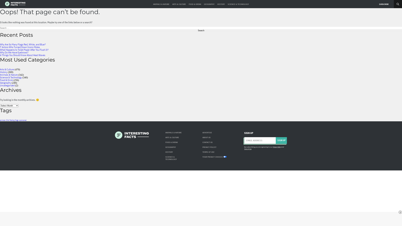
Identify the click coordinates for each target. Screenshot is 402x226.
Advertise (207, 132)
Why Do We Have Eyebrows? (14, 52)
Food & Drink (6, 80)
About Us (206, 137)
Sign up (281, 140)
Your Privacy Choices (212, 157)
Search (398, 4)
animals (2, 120)
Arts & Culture (7, 69)
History (3, 72)
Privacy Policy (209, 147)
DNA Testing (10, 120)
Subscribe (384, 4)
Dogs (17, 120)
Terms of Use (247, 149)
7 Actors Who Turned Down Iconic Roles (20, 47)
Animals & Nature (9, 74)
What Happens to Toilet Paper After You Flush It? (24, 49)
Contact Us (207, 142)
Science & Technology (11, 77)
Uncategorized (7, 85)
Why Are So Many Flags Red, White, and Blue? (23, 44)
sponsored (23, 120)
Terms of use (208, 152)
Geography (5, 82)
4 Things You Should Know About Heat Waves (22, 55)
